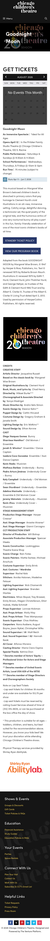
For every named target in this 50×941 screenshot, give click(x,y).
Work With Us (11, 882)
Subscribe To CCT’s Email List (18, 886)
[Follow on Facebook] (10, 922)
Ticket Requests (12, 902)
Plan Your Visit (11, 874)
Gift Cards (9, 809)
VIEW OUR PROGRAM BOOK (21, 251)
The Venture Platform (31, 931)
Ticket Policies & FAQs (15, 813)
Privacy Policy (11, 907)
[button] (44, 77)
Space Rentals (11, 858)
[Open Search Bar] (46, 18)
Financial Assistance (14, 829)
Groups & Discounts (14, 805)
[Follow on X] (16, 922)
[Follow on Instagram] (39, 922)
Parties (8, 854)
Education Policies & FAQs (17, 837)
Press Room (10, 911)
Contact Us (10, 878)
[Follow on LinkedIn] (28, 922)
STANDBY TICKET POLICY (19, 240)
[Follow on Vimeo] (33, 922)
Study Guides (11, 833)
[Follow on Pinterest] (22, 922)
